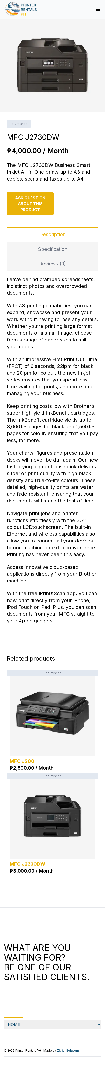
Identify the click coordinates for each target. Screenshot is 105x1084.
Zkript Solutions (68, 1050)
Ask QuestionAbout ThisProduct (30, 203)
